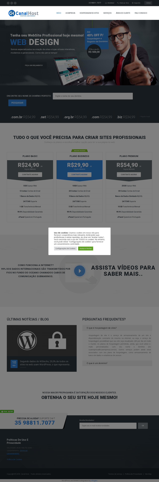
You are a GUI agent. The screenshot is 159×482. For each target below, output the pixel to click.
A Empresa (70, 13)
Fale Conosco (141, 13)
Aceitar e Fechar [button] (86, 248)
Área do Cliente (123, 13)
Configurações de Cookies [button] (65, 248)
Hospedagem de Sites (89, 13)
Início (59, 13)
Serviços (107, 13)
